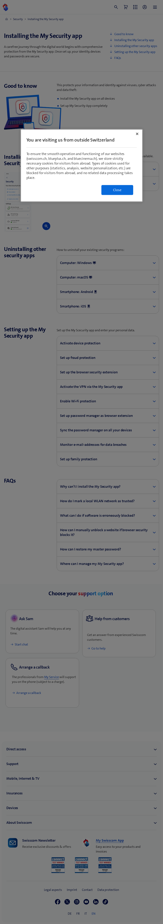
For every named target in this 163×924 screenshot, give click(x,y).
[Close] (137, 134)
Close (117, 190)
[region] (81, 165)
